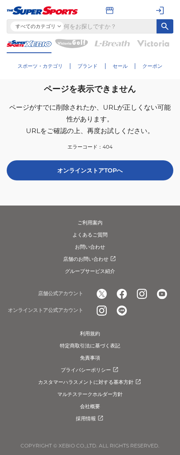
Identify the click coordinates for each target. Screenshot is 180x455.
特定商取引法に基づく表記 (90, 345)
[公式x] (102, 294)
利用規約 (90, 333)
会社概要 (90, 406)
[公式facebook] (122, 294)
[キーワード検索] (165, 26)
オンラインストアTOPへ (90, 170)
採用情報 (86, 418)
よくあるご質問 (90, 234)
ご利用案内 (90, 222)
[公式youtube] (162, 294)
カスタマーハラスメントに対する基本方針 (86, 382)
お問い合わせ (90, 247)
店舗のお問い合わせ (85, 259)
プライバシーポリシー (86, 370)
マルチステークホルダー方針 (90, 394)
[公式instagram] (142, 294)
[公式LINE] (122, 311)
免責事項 (90, 358)
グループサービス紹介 (90, 271)
